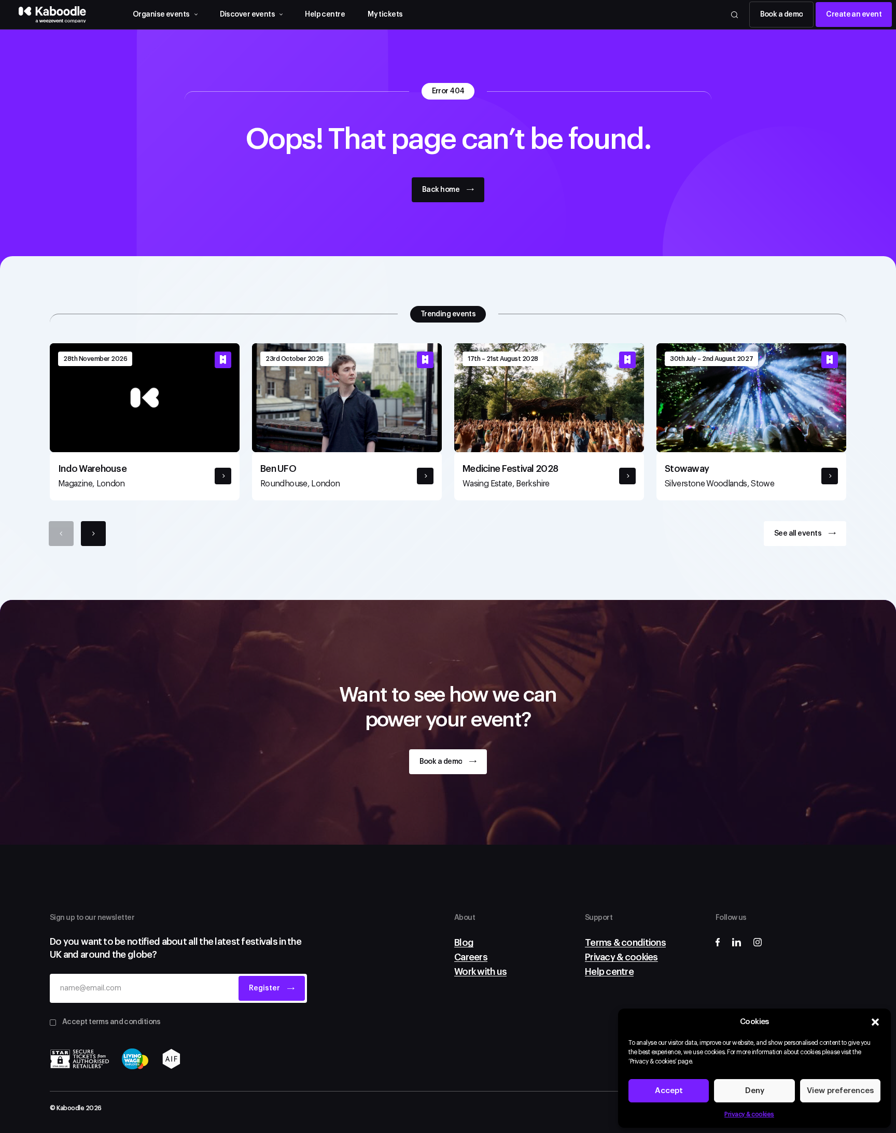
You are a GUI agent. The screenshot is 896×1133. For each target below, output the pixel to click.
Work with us (480, 971)
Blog (463, 942)
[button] (875, 1022)
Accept (669, 1091)
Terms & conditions (625, 942)
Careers (470, 957)
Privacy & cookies (749, 1114)
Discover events (247, 14)
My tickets (385, 14)
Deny (754, 1091)
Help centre (325, 14)
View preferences (840, 1091)
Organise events (161, 14)
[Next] (93, 533)
